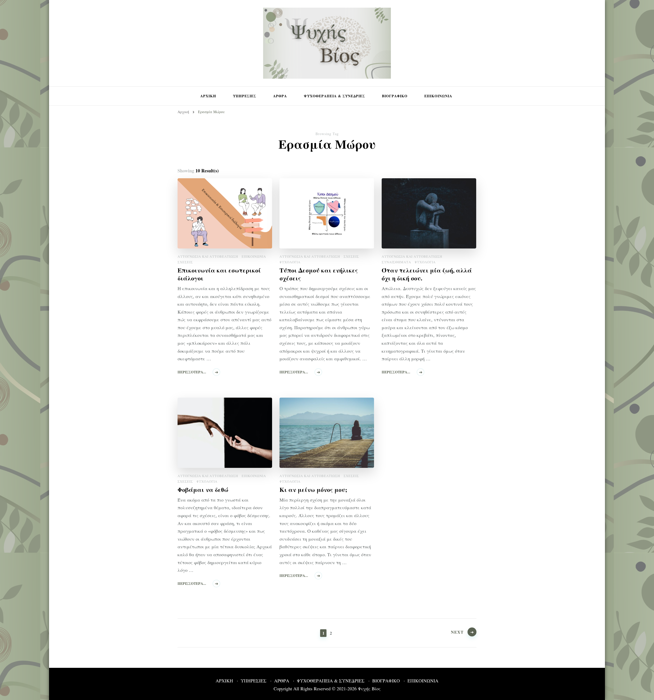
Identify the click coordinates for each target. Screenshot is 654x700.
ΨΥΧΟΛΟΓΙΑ (289, 262)
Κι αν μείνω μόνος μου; (313, 489)
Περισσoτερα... (192, 372)
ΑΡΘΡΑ (280, 96)
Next (457, 632)
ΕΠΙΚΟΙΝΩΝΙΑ (438, 96)
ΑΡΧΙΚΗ (208, 96)
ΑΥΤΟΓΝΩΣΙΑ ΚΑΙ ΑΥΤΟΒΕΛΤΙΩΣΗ (208, 256)
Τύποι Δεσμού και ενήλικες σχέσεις (318, 274)
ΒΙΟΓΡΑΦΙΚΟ (394, 96)
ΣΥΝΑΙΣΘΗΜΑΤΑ (396, 262)
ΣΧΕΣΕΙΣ (185, 262)
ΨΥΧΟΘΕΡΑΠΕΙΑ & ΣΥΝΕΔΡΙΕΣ (334, 96)
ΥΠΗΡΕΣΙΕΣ (244, 96)
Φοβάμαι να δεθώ (203, 489)
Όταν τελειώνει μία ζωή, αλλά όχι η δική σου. (427, 274)
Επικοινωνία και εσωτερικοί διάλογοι (219, 274)
